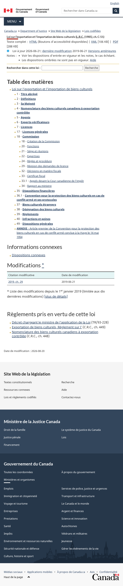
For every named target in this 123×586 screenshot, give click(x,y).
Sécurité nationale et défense (21, 548)
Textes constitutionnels (18, 382)
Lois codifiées (92, 31)
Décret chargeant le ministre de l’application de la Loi (51, 322)
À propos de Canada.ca (71, 572)
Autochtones (69, 526)
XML (94, 42)
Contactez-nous (71, 397)
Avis (92, 572)
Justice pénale (12, 437)
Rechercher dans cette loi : (23, 68)
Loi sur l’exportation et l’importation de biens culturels (52, 89)
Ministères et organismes (19, 479)
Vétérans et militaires (74, 533)
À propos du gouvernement (78, 472)
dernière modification (57, 51)
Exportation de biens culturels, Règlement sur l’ (47, 327)
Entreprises (11, 511)
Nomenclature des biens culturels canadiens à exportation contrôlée (55, 334)
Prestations (11, 518)
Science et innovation (74, 518)
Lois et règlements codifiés (20, 397)
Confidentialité (108, 572)
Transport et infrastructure (78, 496)
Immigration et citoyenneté (20, 496)
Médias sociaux (13, 572)
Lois (64, 437)
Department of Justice (33, 31)
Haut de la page (14, 577)
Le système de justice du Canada (81, 430)
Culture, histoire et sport (19, 556)
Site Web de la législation (66, 31)
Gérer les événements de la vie (80, 548)
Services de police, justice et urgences (84, 488)
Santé (7, 526)
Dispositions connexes (28, 255)
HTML (33, 42)
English (114, 3)
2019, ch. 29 (15, 282)
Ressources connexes (17, 390)
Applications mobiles (39, 572)
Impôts (8, 533)
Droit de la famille (14, 430)
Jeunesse (67, 541)
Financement (12, 445)
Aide (93, 60)
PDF (115, 42)
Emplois (8, 488)
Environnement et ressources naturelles (28, 541)
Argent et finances (73, 511)
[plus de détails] (56, 296)
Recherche (68, 382)
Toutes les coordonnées (18, 472)
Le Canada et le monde (75, 503)
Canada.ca (10, 31)
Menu (15, 21)
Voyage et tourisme (16, 503)
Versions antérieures (102, 51)
